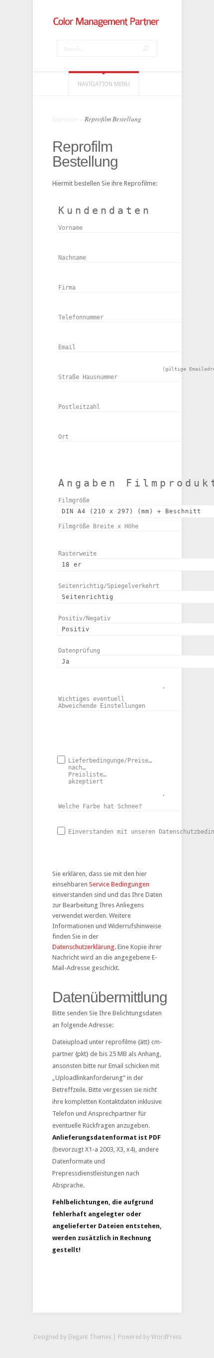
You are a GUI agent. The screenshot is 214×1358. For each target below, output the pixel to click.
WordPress (166, 1337)
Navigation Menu (104, 84)
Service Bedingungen (119, 884)
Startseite (65, 118)
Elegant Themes (89, 1337)
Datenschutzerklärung (83, 947)
